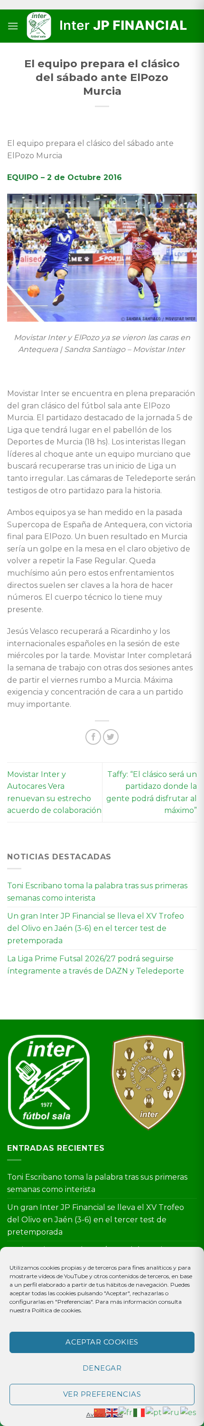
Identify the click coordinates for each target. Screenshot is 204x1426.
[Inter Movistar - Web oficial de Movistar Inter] (108, 26)
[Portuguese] (154, 1412)
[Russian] (171, 1412)
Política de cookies (56, 1310)
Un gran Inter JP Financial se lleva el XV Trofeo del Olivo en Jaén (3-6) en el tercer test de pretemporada (95, 928)
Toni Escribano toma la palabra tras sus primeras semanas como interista (97, 892)
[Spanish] (188, 1412)
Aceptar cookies (102, 1341)
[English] (112, 1412)
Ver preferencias (102, 1394)
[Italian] (139, 1412)
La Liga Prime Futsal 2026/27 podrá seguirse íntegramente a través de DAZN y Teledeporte (95, 964)
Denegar (102, 1367)
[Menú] (13, 25)
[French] (126, 1412)
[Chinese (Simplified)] (100, 1412)
